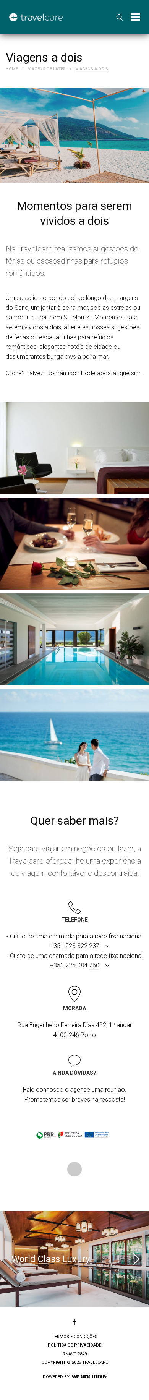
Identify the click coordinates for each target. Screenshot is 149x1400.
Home (12, 68)
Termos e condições (74, 1336)
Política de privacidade (74, 1345)
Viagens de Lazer (47, 68)
